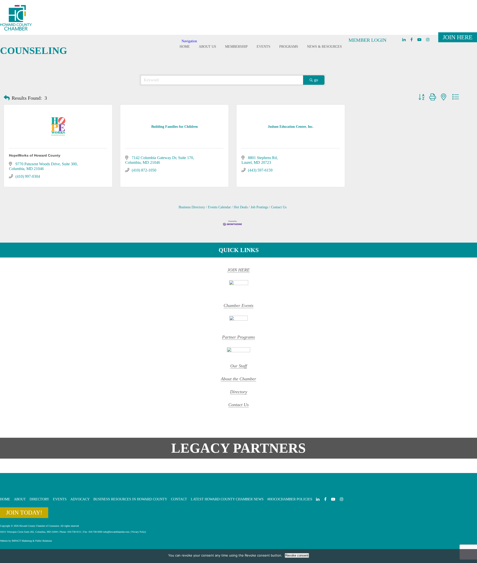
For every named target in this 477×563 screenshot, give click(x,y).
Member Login (367, 40)
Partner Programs (238, 337)
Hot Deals (241, 207)
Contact (179, 499)
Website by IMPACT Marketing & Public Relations (26, 540)
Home (185, 46)
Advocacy (80, 499)
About (20, 499)
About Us (207, 46)
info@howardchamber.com (116, 531)
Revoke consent (297, 555)
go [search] (316, 80)
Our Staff (238, 365)
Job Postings (259, 207)
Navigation (189, 41)
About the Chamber (238, 378)
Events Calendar (219, 207)
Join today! (24, 512)
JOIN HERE (238, 269)
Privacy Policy (138, 531)
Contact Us (278, 207)
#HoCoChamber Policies (289, 499)
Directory (238, 391)
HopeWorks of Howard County (34, 155)
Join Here (458, 37)
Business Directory (192, 207)
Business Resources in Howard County (130, 499)
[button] (7, 97)
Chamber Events (238, 305)
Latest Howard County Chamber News (227, 499)
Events (263, 46)
